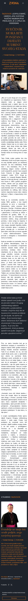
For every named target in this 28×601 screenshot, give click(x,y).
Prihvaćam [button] (14, 598)
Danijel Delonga (9, 55)
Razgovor (6, 14)
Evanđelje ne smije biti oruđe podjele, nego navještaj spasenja (13, 532)
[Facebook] (9, 585)
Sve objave (4, 577)
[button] (7, 594)
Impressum (16, 578)
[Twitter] (11, 585)
